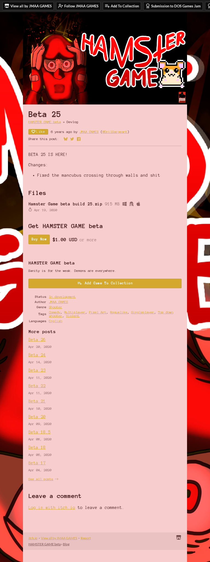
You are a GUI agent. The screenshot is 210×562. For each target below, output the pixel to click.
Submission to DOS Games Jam (176, 6)
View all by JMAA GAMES (59, 538)
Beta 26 (37, 339)
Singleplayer (142, 312)
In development (62, 296)
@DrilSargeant (115, 131)
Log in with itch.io (51, 507)
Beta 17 (37, 463)
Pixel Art (97, 312)
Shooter (55, 307)
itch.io (32, 538)
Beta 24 (37, 355)
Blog (66, 544)
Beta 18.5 (39, 432)
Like (40, 132)
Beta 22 (37, 386)
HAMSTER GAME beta (44, 122)
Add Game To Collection (109, 283)
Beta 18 (37, 447)
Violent (73, 316)
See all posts (40, 479)
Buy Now (39, 239)
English (55, 321)
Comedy (54, 312)
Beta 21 (37, 401)
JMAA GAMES (89, 131)
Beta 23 (37, 370)
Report (86, 538)
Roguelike (118, 312)
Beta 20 (37, 417)
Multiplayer (74, 312)
